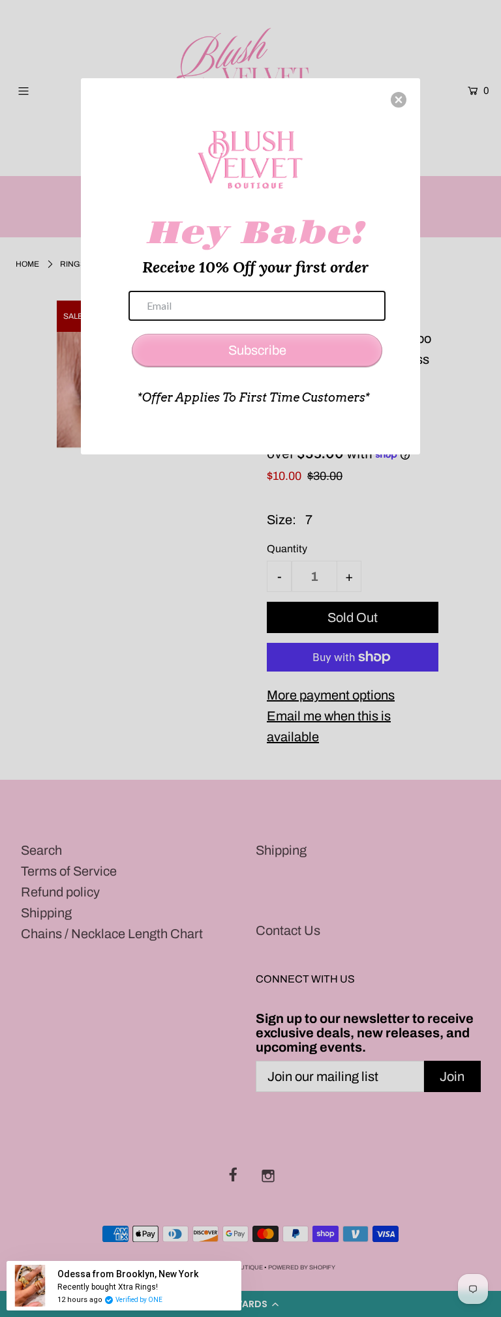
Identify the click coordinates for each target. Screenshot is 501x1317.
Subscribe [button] (257, 350)
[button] (398, 100)
